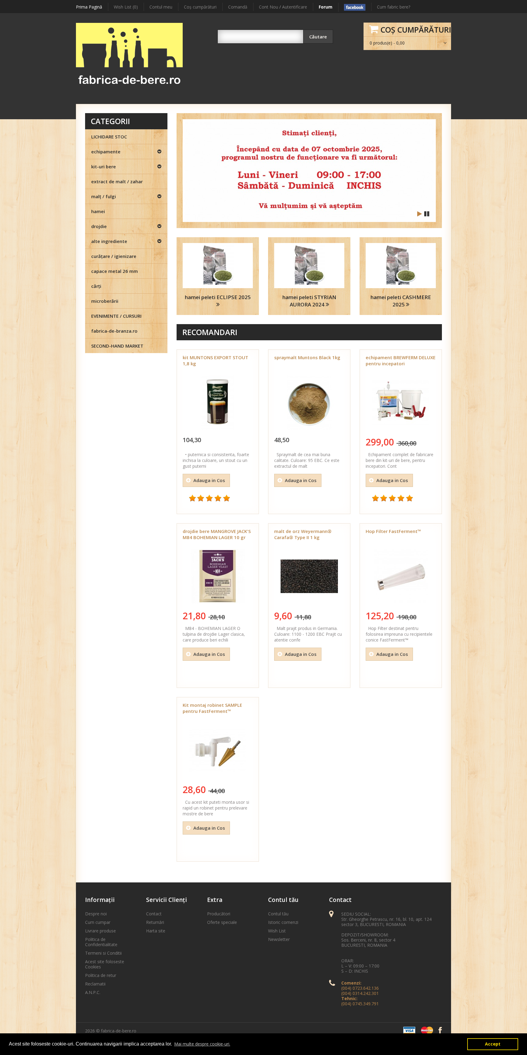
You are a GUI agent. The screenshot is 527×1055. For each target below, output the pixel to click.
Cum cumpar (97, 922)
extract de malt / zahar (117, 181)
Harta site (155, 931)
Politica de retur (100, 975)
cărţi (96, 286)
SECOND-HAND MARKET (117, 346)
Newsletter (279, 939)
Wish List (277, 931)
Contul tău (278, 914)
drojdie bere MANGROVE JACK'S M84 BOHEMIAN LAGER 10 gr (217, 534)
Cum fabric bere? (393, 7)
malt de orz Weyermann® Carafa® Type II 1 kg (303, 534)
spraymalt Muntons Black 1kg (307, 357)
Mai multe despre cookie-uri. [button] (202, 1044)
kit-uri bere (103, 166)
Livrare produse (100, 931)
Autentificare (294, 7)
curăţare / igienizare (113, 256)
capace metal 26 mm (114, 271)
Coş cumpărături (200, 7)
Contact (154, 914)
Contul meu (160, 7)
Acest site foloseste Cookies (104, 964)
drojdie (99, 226)
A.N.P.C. (92, 992)
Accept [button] (492, 1044)
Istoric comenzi (283, 922)
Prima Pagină (89, 7)
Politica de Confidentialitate (101, 941)
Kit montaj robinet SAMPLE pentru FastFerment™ (212, 708)
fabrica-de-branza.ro (114, 331)
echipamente (105, 151)
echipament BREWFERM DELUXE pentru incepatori (401, 360)
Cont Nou (268, 7)
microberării (104, 301)
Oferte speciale (222, 922)
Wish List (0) (126, 7)
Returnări (155, 922)
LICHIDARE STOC (109, 137)
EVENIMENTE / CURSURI (116, 316)
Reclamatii (95, 984)
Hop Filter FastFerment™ (393, 531)
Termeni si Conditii (103, 953)
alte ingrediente (109, 241)
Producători (218, 914)
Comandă (237, 7)
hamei (98, 211)
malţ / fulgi (103, 196)
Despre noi (96, 914)
